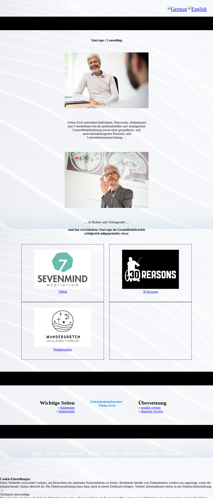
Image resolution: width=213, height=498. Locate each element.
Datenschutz (66, 411)
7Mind (62, 291)
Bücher (94, 453)
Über (51, 453)
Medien (111, 453)
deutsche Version (152, 411)
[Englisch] (197, 9)
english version (151, 407)
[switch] (2, 490)
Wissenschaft (72, 453)
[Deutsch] (177, 9)
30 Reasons (150, 291)
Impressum (67, 407)
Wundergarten (62, 349)
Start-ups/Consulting (140, 453)
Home (37, 453)
